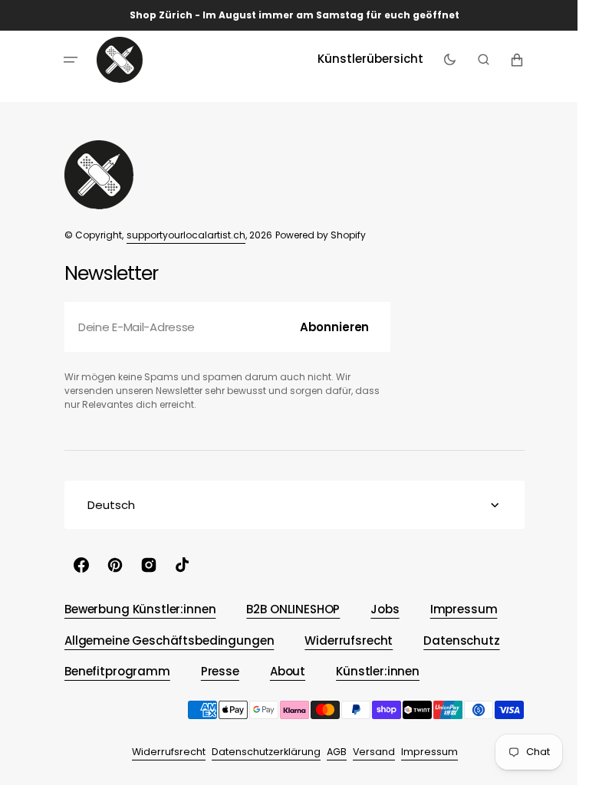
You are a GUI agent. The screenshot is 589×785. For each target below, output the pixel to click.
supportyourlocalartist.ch (180, 234)
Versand (368, 751)
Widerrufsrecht (162, 751)
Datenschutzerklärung (260, 751)
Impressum (423, 751)
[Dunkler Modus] (443, 60)
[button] (65, 60)
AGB (331, 751)
